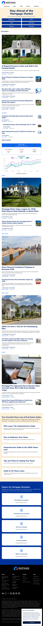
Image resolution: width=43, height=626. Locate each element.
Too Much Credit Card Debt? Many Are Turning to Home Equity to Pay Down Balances (17, 339)
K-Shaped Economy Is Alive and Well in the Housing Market (20, 67)
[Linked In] (19, 593)
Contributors (25, 578)
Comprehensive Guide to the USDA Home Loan (6, 585)
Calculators (36, 6)
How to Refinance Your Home (5, 581)
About (24, 576)
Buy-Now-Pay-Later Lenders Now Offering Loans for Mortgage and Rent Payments (16, 90)
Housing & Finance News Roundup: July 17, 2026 (19, 125)
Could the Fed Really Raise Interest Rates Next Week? (17, 117)
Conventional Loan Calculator (16, 577)
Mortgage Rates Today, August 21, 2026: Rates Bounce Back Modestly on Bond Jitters (20, 210)
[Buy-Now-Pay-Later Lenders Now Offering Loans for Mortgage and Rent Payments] (38, 93)
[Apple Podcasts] (14, 593)
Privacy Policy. (25, 620)
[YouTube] (3, 593)
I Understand (31, 622)
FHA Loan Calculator (14, 582)
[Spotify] (11, 593)
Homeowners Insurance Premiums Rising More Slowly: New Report (17, 101)
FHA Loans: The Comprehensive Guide (5, 577)
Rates (14, 6)
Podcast (28, 6)
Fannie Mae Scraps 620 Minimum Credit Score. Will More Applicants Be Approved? (17, 401)
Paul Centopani (6, 334)
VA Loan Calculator (16, 579)
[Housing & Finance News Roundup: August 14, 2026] (38, 284)
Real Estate (31, 23)
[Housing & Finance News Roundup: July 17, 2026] (39, 126)
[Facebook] (16, 593)
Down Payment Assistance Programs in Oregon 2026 (17, 78)
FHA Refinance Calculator (15, 588)
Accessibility (35, 582)
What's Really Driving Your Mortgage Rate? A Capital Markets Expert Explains (17, 222)
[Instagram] (5, 593)
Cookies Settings (36, 583)
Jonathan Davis (6, 84)
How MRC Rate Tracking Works (21, 173)
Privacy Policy (36, 576)
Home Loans (7, 6)
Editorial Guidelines (27, 582)
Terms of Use (36, 578)
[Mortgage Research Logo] (21, 568)
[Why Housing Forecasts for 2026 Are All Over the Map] (39, 134)
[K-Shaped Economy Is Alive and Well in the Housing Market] (21, 49)
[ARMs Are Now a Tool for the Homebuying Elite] (21, 309)
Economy (11, 26)
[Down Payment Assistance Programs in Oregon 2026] (38, 81)
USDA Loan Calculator (14, 585)
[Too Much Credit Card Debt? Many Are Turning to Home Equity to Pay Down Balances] (38, 343)
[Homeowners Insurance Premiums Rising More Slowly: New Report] (38, 105)
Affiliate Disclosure (37, 580)
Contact (24, 580)
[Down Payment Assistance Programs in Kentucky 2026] (21, 250)
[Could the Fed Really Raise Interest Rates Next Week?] (39, 118)
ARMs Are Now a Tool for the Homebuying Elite (19, 327)
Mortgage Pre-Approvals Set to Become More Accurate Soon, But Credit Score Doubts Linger (21, 388)
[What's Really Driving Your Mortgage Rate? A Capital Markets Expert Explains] (38, 226)
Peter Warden (6, 72)
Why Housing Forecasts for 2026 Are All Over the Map (18, 132)
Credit (21, 6)
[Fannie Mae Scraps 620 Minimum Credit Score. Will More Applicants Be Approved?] (38, 404)
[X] (8, 593)
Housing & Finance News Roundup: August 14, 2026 (17, 280)
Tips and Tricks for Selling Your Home (5, 588)
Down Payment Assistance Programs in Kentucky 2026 (18, 268)
